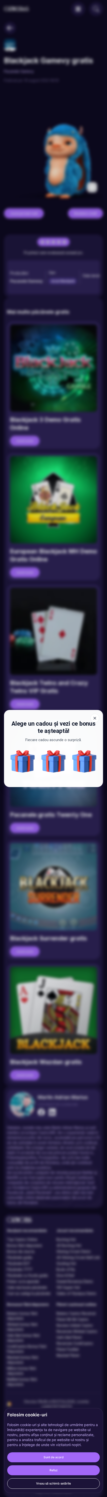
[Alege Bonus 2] (22, 761)
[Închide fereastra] (94, 718)
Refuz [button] (54, 1470)
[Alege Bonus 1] (84, 761)
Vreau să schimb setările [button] (53, 1483)
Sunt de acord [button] (54, 1457)
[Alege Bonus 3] (53, 761)
